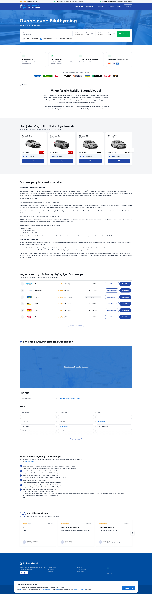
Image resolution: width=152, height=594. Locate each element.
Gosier (99, 417)
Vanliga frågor (90, 6)
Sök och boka (125, 284)
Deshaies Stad (64, 417)
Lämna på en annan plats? (31, 38)
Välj (33, 161)
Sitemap (50, 571)
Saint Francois (64, 426)
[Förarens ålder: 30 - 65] (41, 39)
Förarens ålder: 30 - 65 (49, 38)
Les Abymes (101, 422)
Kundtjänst (100, 6)
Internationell (79, 6)
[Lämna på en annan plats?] (23, 39)
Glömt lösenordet (81, 569)
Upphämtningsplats (27, 33)
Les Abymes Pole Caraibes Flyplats (70, 399)
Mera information (112, 284)
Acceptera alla (128, 588)
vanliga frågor (29, 461)
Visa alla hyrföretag (76, 325)
